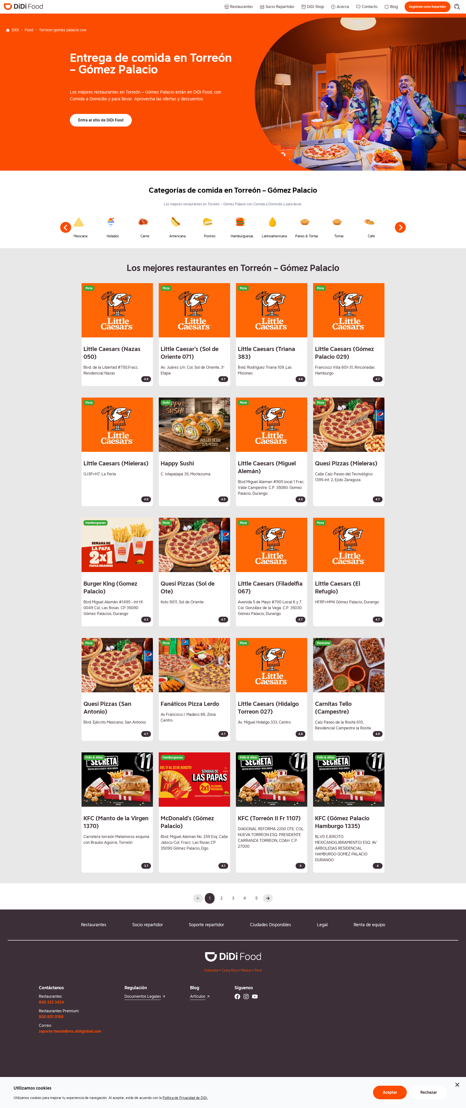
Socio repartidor (147, 924)
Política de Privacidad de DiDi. (185, 1098)
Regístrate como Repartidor (427, 6)
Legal (322, 924)
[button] (427, 6)
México (246, 970)
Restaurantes (93, 924)
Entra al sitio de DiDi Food (101, 120)
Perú (258, 970)
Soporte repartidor (206, 924)
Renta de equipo (369, 924)
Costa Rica (229, 970)
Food (29, 30)
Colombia (211, 970)
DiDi (15, 30)
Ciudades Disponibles (270, 924)
